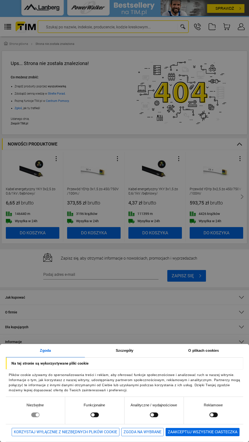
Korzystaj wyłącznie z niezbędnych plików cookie (65, 432)
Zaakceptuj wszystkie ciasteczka (202, 432)
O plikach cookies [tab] (203, 350)
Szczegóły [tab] (124, 350)
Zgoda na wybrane (142, 432)
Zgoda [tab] (45, 350)
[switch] (94, 414)
